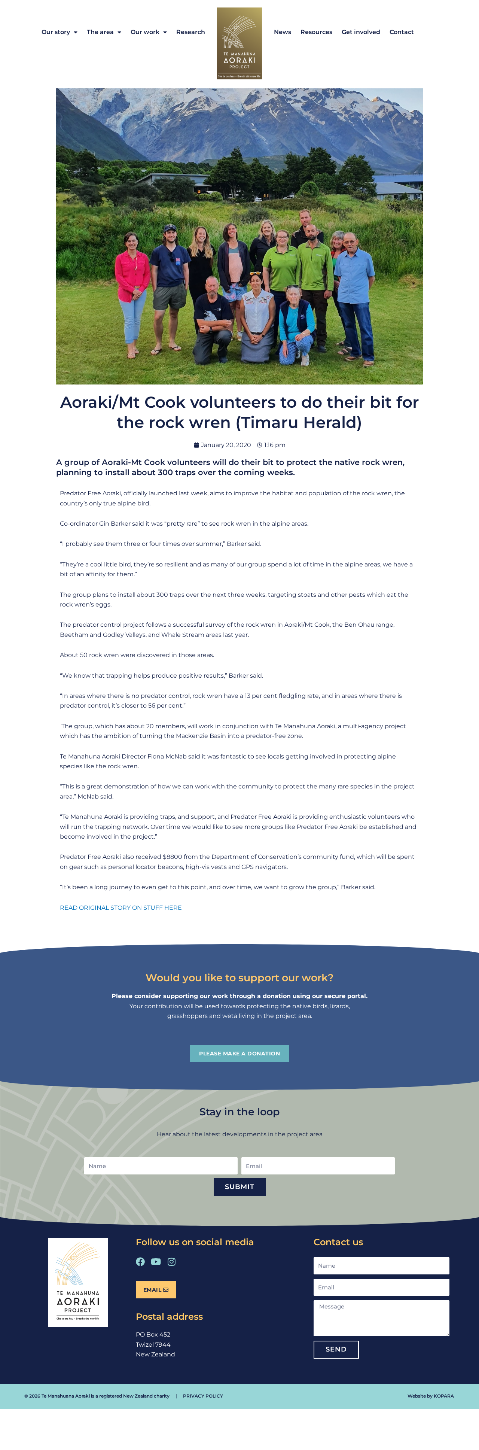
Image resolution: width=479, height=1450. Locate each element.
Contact (402, 32)
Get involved (361, 32)
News (282, 32)
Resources (316, 32)
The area (100, 32)
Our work (145, 32)
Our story (56, 32)
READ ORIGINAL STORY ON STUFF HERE (121, 907)
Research (190, 32)
